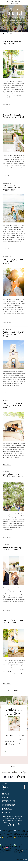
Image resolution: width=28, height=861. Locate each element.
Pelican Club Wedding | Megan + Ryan (12, 42)
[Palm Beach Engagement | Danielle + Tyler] (13, 643)
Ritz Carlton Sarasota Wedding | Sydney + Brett (13, 116)
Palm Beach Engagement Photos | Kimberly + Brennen (13, 261)
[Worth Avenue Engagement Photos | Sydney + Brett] (13, 208)
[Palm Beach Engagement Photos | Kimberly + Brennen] (13, 282)
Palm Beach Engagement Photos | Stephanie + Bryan (13, 333)
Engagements (7, 183)
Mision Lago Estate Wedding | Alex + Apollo (13, 475)
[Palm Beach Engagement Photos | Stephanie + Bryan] (13, 354)
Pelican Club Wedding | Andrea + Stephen (12, 548)
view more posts (14, 690)
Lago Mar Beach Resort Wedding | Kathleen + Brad (13, 405)
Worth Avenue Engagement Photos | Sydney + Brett (12, 187)
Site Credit (25, 859)
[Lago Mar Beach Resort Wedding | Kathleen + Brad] (13, 426)
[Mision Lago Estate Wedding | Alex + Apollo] (13, 496)
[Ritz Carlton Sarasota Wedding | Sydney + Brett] (13, 138)
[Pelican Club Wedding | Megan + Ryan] (13, 64)
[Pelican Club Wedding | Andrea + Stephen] (13, 570)
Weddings (6, 39)
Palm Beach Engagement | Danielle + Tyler (14, 621)
